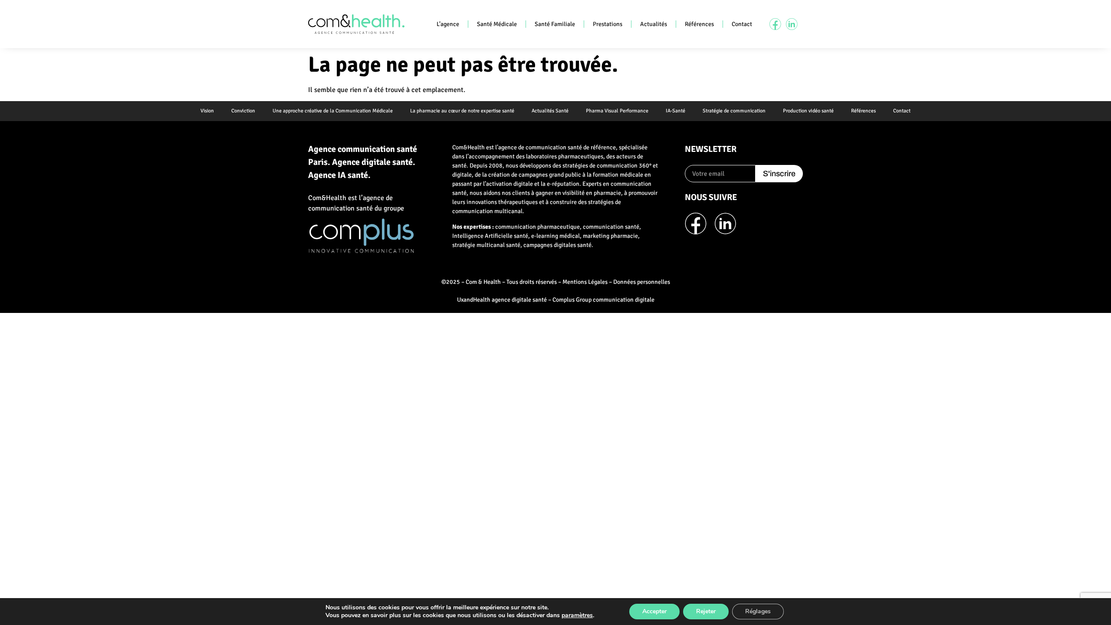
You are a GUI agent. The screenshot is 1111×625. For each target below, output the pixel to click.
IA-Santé (675, 111)
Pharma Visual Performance (617, 111)
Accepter (654, 611)
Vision (207, 111)
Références (699, 24)
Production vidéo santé (808, 111)
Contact (742, 24)
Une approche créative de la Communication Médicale (333, 111)
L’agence (448, 24)
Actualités (653, 24)
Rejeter (706, 611)
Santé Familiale (555, 24)
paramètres (577, 615)
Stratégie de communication (734, 111)
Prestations (607, 24)
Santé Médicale (497, 24)
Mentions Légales (585, 282)
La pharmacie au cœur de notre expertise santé (462, 111)
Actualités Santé (550, 111)
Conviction (243, 111)
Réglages (758, 611)
